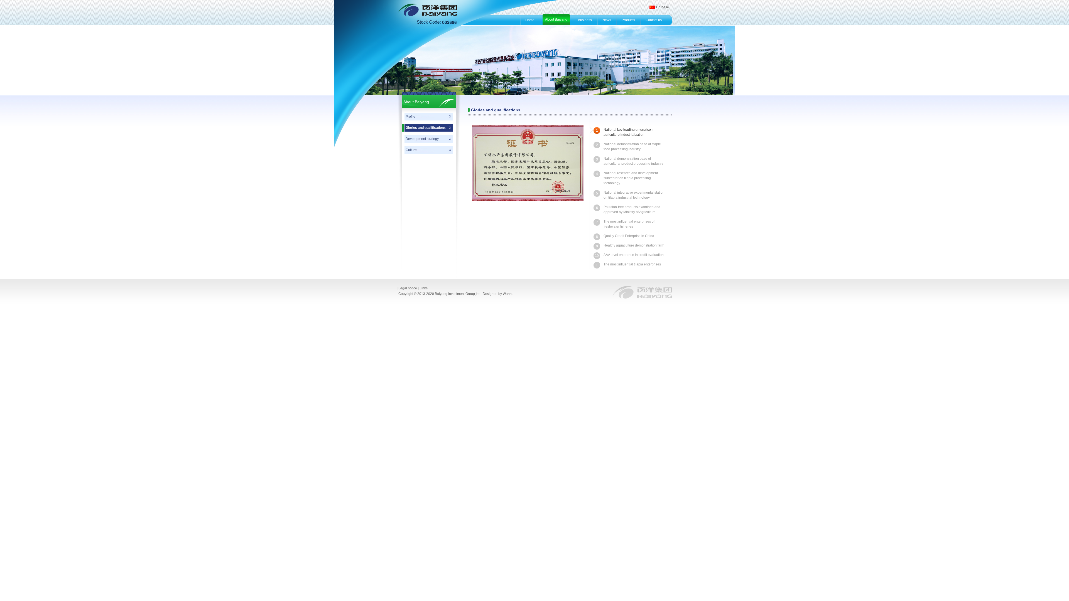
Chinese (662, 7)
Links (424, 288)
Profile (410, 117)
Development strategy (422, 139)
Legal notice (407, 288)
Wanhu (508, 294)
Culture (411, 150)
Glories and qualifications (426, 128)
